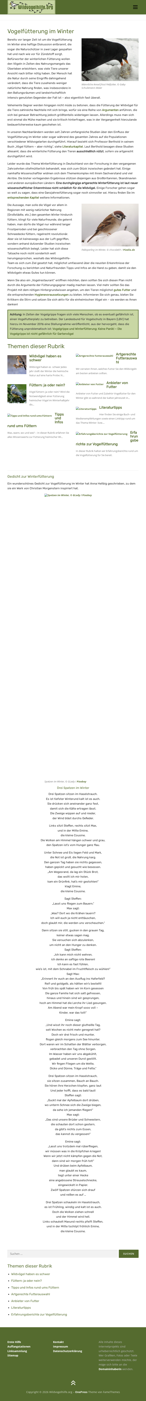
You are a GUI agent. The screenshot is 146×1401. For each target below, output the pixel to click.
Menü (135, 7)
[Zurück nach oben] (73, 1383)
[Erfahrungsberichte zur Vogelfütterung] (101, 433)
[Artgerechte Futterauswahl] (94, 355)
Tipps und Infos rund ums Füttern (35, 1287)
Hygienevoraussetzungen (52, 294)
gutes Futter (122, 290)
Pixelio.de (129, 249)
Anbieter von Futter (117, 385)
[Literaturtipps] (86, 408)
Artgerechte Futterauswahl (126, 358)
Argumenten (110, 110)
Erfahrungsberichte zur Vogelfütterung (39, 1314)
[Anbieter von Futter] (90, 384)
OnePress (81, 1392)
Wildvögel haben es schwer (45, 358)
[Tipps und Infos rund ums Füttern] (29, 415)
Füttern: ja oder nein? (47, 385)
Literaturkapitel (72, 146)
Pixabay (81, 781)
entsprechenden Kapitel (23, 197)
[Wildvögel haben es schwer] (16, 364)
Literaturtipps (110, 407)
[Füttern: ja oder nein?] (16, 393)
